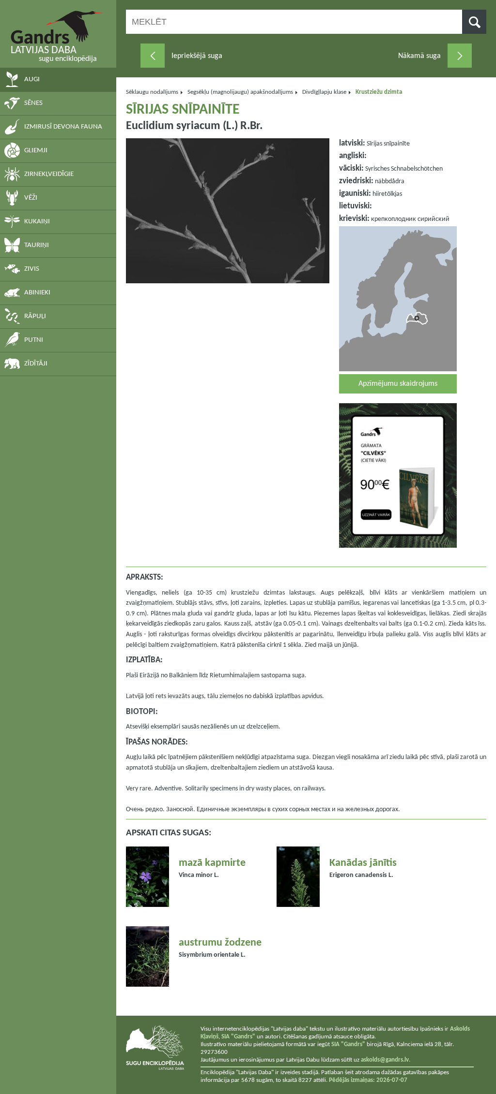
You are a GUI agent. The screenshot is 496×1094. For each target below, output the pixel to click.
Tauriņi (36, 245)
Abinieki (37, 292)
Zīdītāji (35, 363)
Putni (33, 340)
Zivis (31, 269)
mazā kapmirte (212, 863)
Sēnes (33, 103)
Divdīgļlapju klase (324, 92)
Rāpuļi (35, 316)
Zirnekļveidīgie (49, 174)
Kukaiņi (37, 221)
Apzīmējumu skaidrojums (397, 384)
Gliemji (35, 150)
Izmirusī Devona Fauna (63, 127)
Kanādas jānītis (363, 863)
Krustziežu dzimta (379, 92)
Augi (32, 79)
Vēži (30, 198)
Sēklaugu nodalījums (152, 92)
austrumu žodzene (220, 943)
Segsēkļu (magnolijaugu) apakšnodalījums (240, 92)
